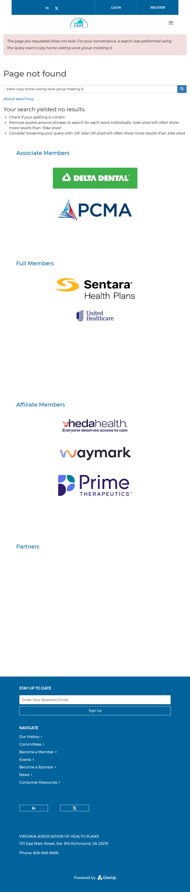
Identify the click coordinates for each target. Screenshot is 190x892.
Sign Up (95, 711)
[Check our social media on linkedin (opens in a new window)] (48, 8)
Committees (30, 744)
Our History (29, 737)
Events (25, 759)
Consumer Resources (38, 782)
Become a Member (36, 752)
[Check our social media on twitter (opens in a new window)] (58, 8)
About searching (18, 99)
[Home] (79, 23)
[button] (182, 40)
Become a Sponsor (36, 767)
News (24, 775)
